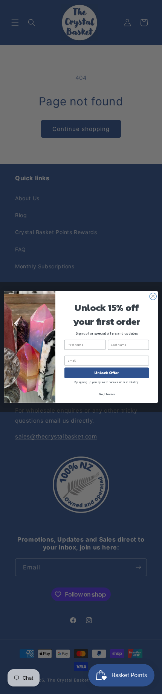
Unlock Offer (106, 373)
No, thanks (107, 394)
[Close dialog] (153, 296)
